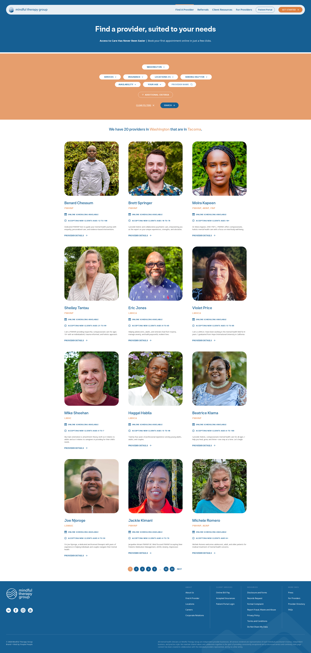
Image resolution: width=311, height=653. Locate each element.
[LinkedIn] (8, 610)
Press (290, 592)
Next (179, 569)
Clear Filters (143, 105)
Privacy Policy (253, 615)
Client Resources (222, 9)
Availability (126, 84)
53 (172, 569)
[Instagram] (23, 610)
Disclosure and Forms (257, 592)
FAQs (290, 609)
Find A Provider (184, 9)
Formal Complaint (255, 604)
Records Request (254, 598)
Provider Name (180, 84)
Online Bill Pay (223, 592)
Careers (189, 609)
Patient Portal (265, 9)
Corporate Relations (195, 615)
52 (166, 569)
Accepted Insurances (225, 598)
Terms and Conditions (257, 621)
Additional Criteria (157, 94)
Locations (190, 604)
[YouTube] (30, 610)
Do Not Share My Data (257, 626)
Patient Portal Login (225, 604)
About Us (190, 592)
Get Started (289, 9)
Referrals (203, 9)
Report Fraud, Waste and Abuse (261, 609)
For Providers (244, 9)
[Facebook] (15, 610)
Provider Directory (296, 604)
